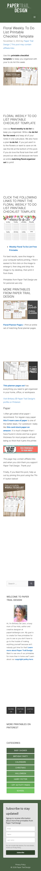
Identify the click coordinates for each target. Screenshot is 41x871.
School (20, 791)
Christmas (20, 768)
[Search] (31, 583)
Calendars (20, 762)
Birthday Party (20, 756)
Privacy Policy (20, 865)
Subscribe (20, 852)
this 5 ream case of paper (15, 420)
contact (30, 710)
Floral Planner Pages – (13, 325)
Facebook (11, 710)
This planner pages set (14, 385)
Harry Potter (20, 779)
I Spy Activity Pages (20, 785)
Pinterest (20, 710)
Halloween (20, 773)
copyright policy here (24, 659)
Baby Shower (20, 750)
